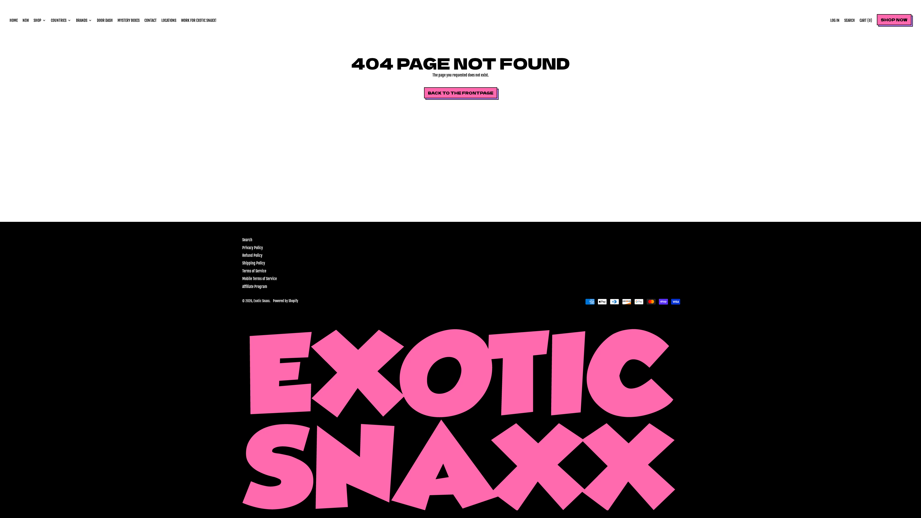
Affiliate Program (254, 286)
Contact (150, 20)
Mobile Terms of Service (259, 278)
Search (247, 239)
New (26, 20)
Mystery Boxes (129, 20)
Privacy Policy (252, 247)
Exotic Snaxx (262, 301)
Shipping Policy (253, 263)
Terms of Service (254, 271)
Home (14, 20)
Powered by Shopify (285, 301)
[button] (849, 20)
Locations (168, 20)
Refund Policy (252, 255)
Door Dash (105, 20)
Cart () (865, 21)
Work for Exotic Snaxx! (198, 20)
